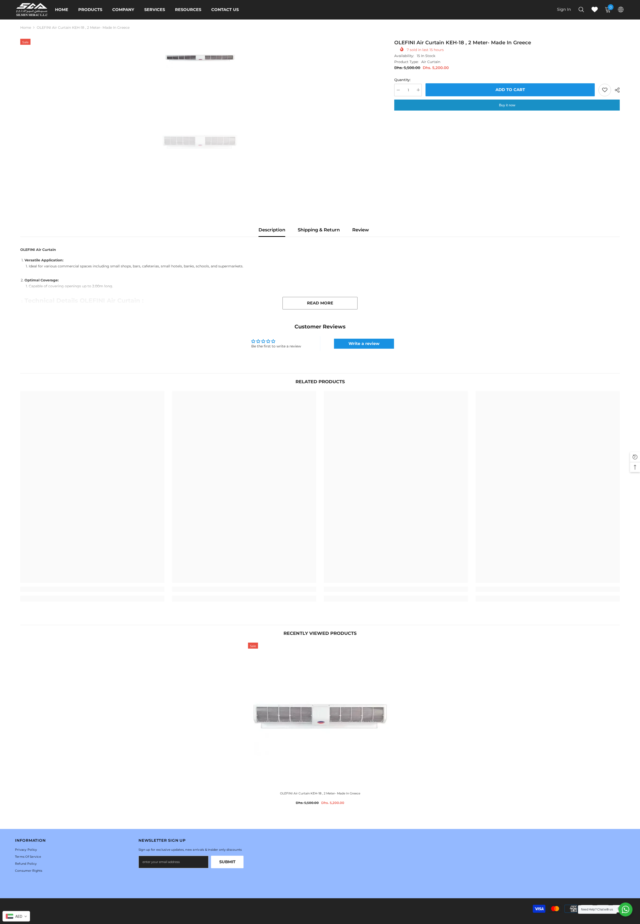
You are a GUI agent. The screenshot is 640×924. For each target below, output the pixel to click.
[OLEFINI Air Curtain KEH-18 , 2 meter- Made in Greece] (320, 715)
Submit (227, 861)
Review (360, 230)
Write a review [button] (364, 343)
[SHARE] (615, 90)
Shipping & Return (319, 230)
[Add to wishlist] (604, 90)
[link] (92, 589)
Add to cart (510, 89)
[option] (200, 57)
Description (271, 230)
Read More (320, 303)
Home (25, 27)
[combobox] (16, 916)
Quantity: (402, 79)
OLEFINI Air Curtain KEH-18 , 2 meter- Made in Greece (320, 793)
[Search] (581, 9)
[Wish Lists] (595, 9)
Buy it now (507, 105)
